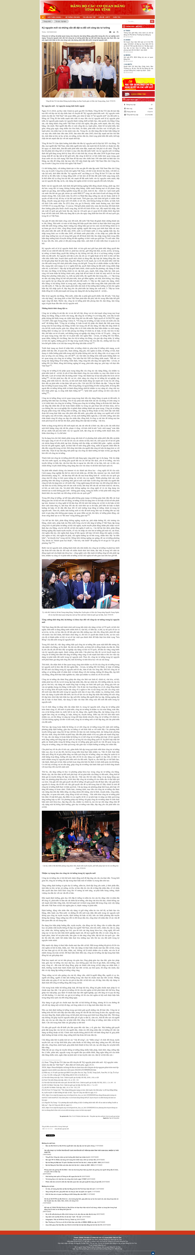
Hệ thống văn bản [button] (72, 17)
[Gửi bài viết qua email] (110, 32)
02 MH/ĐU (127, 55)
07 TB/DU (127, 31)
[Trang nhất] (43, 17)
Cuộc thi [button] (116, 17)
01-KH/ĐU (127, 40)
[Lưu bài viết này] (118, 32)
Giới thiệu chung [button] (54, 17)
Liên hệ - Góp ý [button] (104, 17)
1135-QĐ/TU (128, 64)
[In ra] (114, 32)
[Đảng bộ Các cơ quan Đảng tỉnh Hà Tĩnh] (51, 7)
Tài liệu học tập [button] (89, 17)
